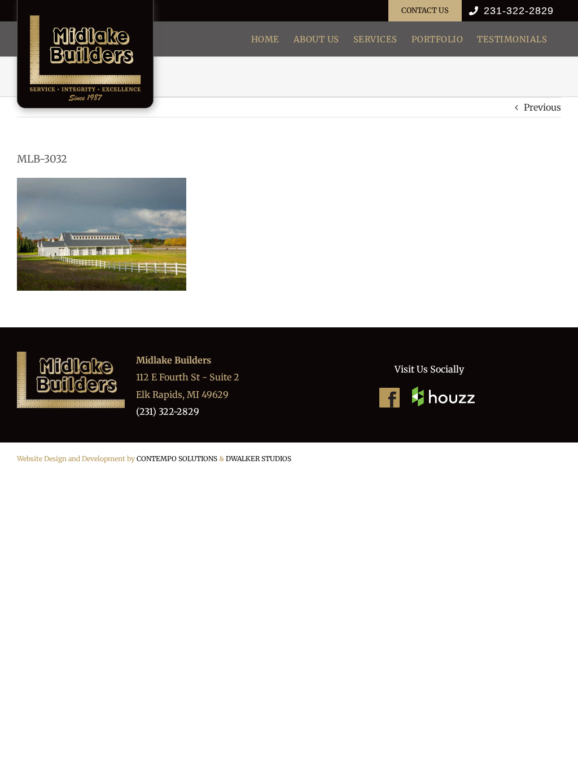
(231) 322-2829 (167, 411)
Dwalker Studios (258, 458)
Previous (542, 107)
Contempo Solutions (177, 458)
